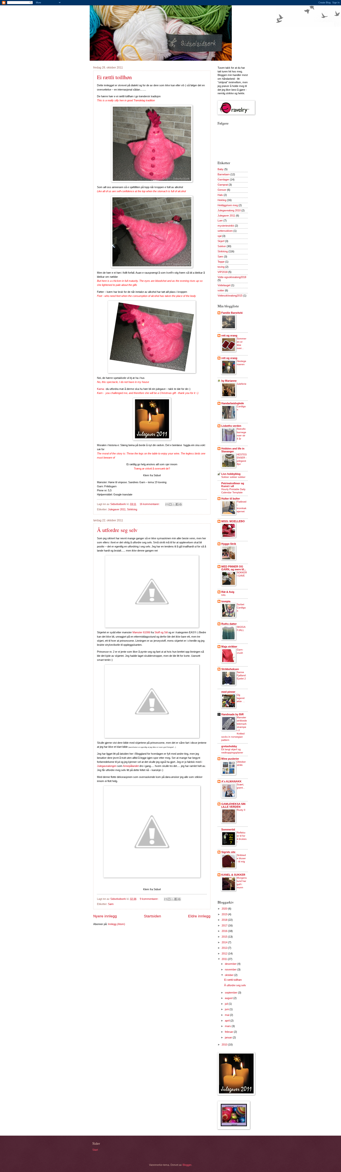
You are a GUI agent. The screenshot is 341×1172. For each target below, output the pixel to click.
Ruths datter (229, 623)
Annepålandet (131, 765)
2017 (225, 925)
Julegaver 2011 (117, 509)
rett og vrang (229, 335)
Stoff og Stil (161, 632)
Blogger (187, 1164)
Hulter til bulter (230, 498)
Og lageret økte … (241, 698)
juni (227, 1009)
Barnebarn (224, 174)
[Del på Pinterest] (180, 504)
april (227, 1020)
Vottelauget (224, 285)
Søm (111, 904)
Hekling (222, 200)
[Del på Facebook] (177, 504)
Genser (222, 189)
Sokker (222, 246)
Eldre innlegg (199, 916)
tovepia (225, 601)
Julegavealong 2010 (229, 210)
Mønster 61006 (141, 632)
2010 (225, 1044)
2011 (225, 959)
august (229, 998)
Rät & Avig (227, 592)
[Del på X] (173, 504)
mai (227, 1015)
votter (221, 290)
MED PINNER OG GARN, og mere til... (233, 568)
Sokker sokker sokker (233, 477)
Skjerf (221, 241)
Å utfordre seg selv (117, 529)
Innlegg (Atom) (116, 924)
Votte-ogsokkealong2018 (232, 277)
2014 (225, 942)
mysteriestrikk (226, 225)
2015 (225, 936)
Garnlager (223, 179)
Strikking (132, 509)
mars (228, 1026)
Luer (220, 220)
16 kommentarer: (150, 504)
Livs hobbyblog (230, 474)
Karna (100, 388)
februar (229, 1031)
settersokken (225, 230)
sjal (219, 236)
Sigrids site (228, 852)
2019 (225, 914)
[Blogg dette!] (170, 504)
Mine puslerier (230, 758)
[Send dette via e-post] (167, 504)
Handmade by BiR (232, 714)
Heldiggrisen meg (228, 205)
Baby (221, 169)
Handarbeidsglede (232, 403)
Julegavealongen (107, 765)
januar (229, 1037)
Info (223, 595)
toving (221, 266)
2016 (225, 931)
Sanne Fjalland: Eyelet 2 (241, 675)
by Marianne (229, 380)
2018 (225, 919)
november (231, 969)
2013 (225, 947)
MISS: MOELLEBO (233, 521)
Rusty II (241, 809)
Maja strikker (229, 646)
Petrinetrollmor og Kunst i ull (232, 485)
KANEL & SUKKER (233, 874)
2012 (225, 953)
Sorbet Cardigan (241, 607)
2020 (225, 908)
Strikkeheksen (230, 669)
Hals (220, 195)
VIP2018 (223, 272)
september (231, 992)
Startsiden (152, 916)
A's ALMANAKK (231, 781)
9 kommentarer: (149, 898)
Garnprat (223, 184)
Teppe (221, 261)
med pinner (228, 691)
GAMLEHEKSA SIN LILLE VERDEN (233, 805)
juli (227, 1003)
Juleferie (241, 383)
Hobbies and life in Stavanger (232, 450)
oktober (229, 975)
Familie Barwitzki (232, 312)
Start (95, 1149)
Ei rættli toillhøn (114, 77)
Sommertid (228, 829)
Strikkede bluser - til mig (241, 858)
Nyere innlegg (105, 916)
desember (231, 963)
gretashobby (229, 746)
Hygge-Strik (228, 543)
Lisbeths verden (231, 425)
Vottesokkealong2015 (230, 295)
